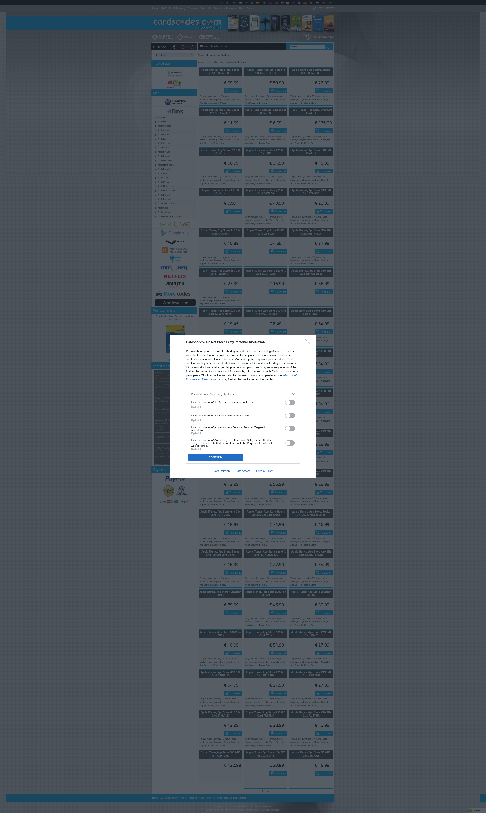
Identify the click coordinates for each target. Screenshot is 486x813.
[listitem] (243, 394)
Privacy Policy (264, 470)
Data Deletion (221, 470)
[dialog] (243, 406)
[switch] (290, 402)
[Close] (308, 342)
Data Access (243, 470)
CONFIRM (216, 457)
